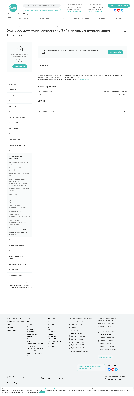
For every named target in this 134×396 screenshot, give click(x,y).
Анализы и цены (44, 18)
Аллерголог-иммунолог (17, 264)
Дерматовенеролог (16, 275)
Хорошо (42, 392)
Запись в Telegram (77, 339)
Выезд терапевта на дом (18, 101)
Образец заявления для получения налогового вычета (41, 10)
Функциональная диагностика (15, 157)
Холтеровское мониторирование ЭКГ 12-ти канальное (19, 222)
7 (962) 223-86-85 (73, 9)
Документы (52, 327)
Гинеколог (13, 84)
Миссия (50, 322)
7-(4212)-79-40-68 (77, 348)
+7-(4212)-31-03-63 (107, 346)
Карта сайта (11, 331)
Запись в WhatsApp (78, 336)
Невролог (12, 112)
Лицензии (51, 332)
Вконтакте (115, 10)
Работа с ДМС (52, 339)
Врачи (62, 18)
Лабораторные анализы (15, 321)
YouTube (118, 10)
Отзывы (50, 334)
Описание (44, 65)
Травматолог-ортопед (17, 145)
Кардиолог (13, 106)
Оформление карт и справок (16, 257)
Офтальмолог (14, 270)
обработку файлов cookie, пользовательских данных (56, 388)
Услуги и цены (23, 18)
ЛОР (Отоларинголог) (17, 117)
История (51, 324)
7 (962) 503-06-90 (95, 9)
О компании (52, 318)
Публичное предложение (45, 377)
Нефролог (13, 251)
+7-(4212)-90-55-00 (74, 7)
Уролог (11, 95)
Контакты (118, 18)
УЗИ (10, 78)
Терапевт (12, 90)
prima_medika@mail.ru (79, 351)
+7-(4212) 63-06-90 (107, 343)
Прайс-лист (52, 336)
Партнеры (51, 346)
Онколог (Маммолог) (16, 123)
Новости (102, 18)
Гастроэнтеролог (15, 128)
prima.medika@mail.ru (108, 350)
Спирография (14, 194)
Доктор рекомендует (81, 18)
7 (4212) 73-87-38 (77, 342)
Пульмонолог (14, 240)
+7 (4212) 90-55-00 (83, 80)
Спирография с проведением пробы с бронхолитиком (17, 200)
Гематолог (13, 134)
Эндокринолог (14, 139)
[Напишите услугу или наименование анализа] (58, 6)
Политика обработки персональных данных (72, 377)
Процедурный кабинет (17, 245)
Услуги (29, 318)
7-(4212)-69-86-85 (77, 345)
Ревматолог (13, 150)
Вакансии (51, 329)
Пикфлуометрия (15, 211)
